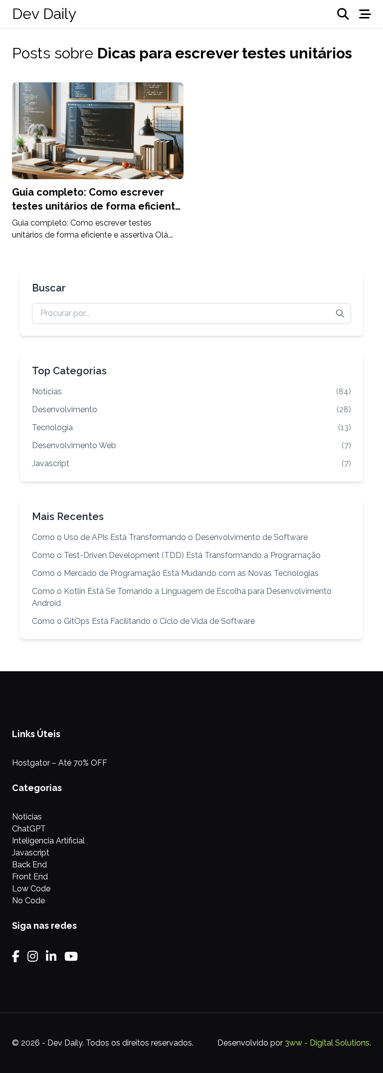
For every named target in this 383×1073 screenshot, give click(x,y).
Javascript (191, 463)
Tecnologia (191, 427)
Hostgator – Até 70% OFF (59, 763)
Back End (29, 864)
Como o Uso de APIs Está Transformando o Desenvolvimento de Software (170, 537)
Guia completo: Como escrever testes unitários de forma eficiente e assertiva (97, 206)
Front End (30, 876)
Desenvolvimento (191, 409)
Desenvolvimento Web (191, 445)
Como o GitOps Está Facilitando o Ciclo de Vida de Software (143, 621)
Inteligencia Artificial (48, 840)
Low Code (31, 888)
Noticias (191, 391)
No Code (28, 900)
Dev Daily (44, 13)
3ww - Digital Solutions (327, 1043)
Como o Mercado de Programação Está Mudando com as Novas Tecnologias (175, 573)
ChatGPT (29, 828)
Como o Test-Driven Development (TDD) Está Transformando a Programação (176, 555)
